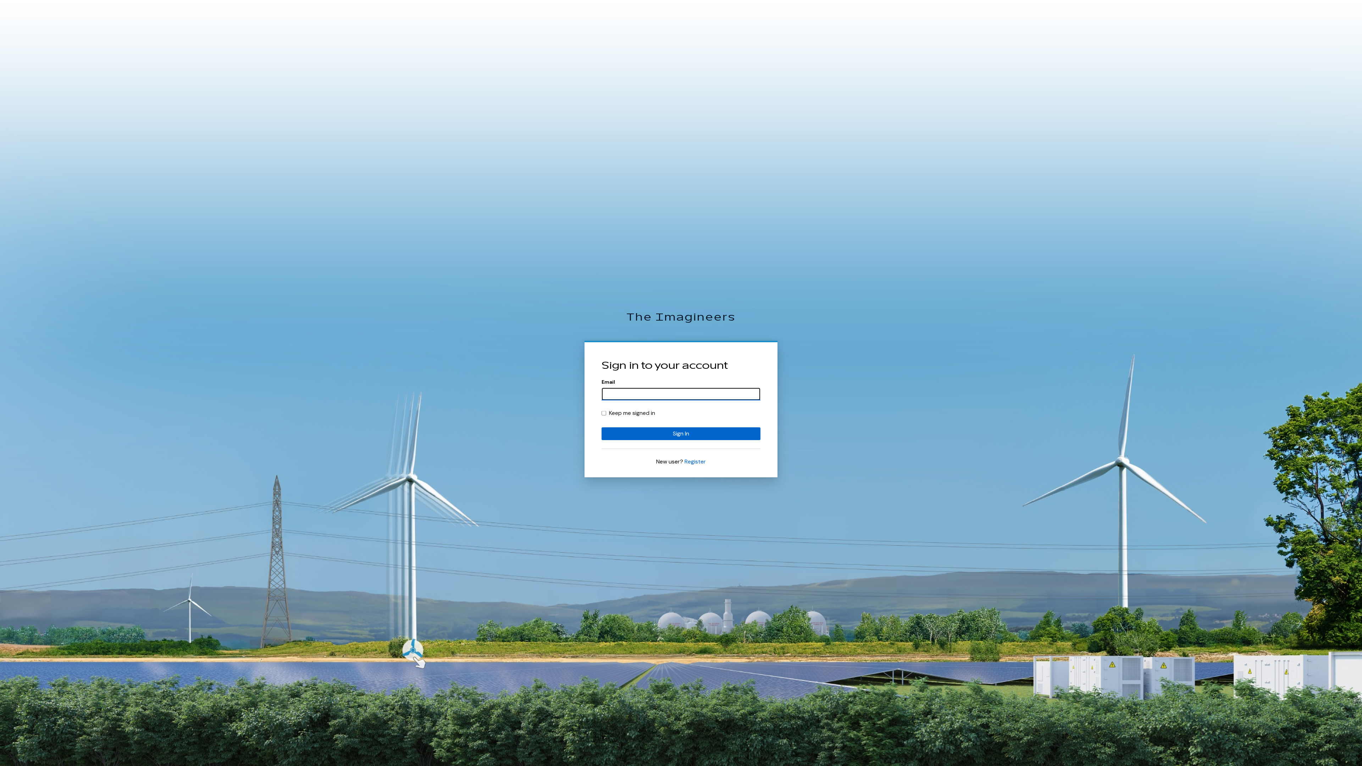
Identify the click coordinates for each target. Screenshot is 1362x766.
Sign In (681, 433)
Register (695, 461)
